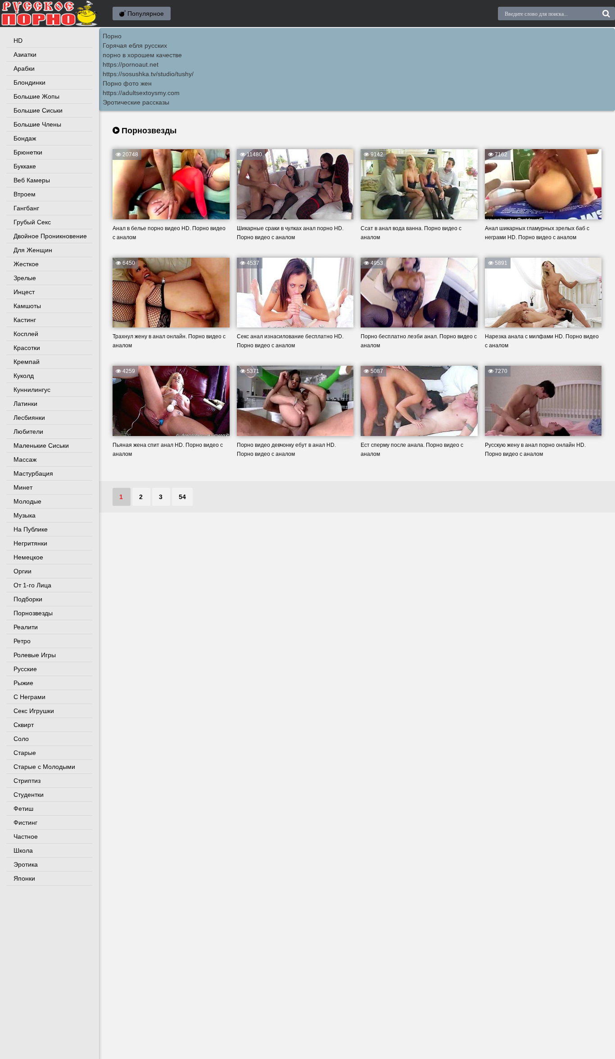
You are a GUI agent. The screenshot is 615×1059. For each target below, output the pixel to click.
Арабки (24, 68)
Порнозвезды (33, 613)
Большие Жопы (36, 96)
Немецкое (28, 557)
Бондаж (25, 138)
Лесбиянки (29, 417)
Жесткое (26, 264)
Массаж (25, 459)
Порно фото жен (127, 83)
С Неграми (29, 696)
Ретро (22, 641)
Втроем (25, 194)
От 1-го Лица (32, 585)
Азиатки (25, 54)
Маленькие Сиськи (41, 445)
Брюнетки (28, 152)
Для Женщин (33, 250)
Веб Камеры (32, 180)
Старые (25, 752)
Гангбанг (26, 208)
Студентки (29, 794)
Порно (112, 36)
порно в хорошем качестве (142, 55)
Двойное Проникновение (50, 236)
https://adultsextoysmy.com (141, 92)
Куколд (24, 375)
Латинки (25, 403)
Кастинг (25, 319)
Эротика (26, 864)
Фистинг (25, 822)
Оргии (23, 571)
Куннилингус (32, 389)
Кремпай (27, 361)
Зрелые (25, 278)
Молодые (27, 501)
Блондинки (29, 82)
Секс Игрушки (34, 710)
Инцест (24, 291)
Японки (24, 878)
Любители (28, 431)
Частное (26, 836)
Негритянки (30, 543)
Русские (25, 669)
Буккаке (25, 166)
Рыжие (23, 682)
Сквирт (24, 724)
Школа (23, 850)
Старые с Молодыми (44, 766)
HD (18, 40)
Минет (23, 487)
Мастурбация (33, 473)
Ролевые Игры (35, 655)
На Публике (31, 529)
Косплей (26, 333)
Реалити (26, 627)
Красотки (27, 347)
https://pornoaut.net (130, 64)
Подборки (28, 599)
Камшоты (27, 305)
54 (182, 496)
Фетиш (23, 808)
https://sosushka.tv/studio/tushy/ (148, 73)
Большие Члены (37, 124)
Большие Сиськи (38, 110)
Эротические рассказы (136, 102)
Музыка (25, 515)
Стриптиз (27, 780)
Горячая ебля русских (135, 45)
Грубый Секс (32, 222)
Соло (21, 738)
